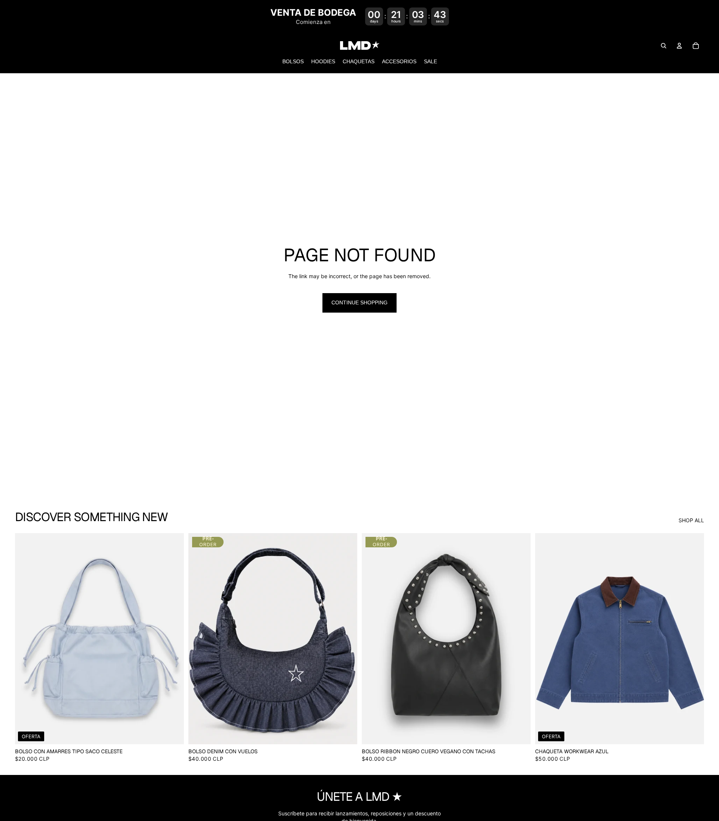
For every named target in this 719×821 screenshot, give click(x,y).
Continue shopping (359, 302)
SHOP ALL (691, 520)
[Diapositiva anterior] (26, 638)
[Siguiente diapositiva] (172, 638)
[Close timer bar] (712, 16)
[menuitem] (293, 62)
